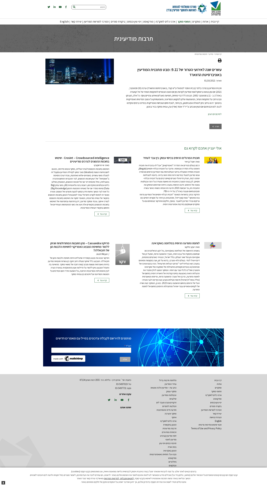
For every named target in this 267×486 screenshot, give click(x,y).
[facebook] (66, 7)
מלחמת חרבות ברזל (167, 380)
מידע (211, 54)
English (64, 21)
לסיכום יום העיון (215, 114)
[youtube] (60, 7)
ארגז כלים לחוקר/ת (165, 21)
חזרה (216, 126)
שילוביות (172, 398)
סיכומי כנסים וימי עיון (167, 443)
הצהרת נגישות (216, 417)
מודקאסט (148, 21)
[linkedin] (54, 7)
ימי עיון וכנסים (134, 21)
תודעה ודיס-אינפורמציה (166, 409)
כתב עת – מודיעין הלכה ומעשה (163, 387)
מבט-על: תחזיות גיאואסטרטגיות (163, 454)
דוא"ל (127, 345)
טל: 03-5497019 (123, 384)
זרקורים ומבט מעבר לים (166, 402)
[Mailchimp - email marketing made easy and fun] (68, 358)
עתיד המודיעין (170, 383)
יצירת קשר (76, 21)
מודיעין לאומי (170, 439)
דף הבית (215, 21)
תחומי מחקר (184, 21)
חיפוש (102, 7)
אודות (205, 21)
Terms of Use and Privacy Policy (206, 428)
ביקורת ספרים (118, 21)
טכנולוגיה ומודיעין (169, 395)
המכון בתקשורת (169, 424)
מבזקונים (172, 465)
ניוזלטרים (172, 461)
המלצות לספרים (169, 406)
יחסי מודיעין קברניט (168, 435)
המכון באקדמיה (169, 450)
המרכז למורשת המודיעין (96, 21)
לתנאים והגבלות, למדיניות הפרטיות (119, 478)
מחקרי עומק (171, 391)
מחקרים (196, 21)
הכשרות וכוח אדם (169, 432)
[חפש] (74, 7)
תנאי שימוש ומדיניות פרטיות (210, 424)
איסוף (174, 417)
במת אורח (172, 446)
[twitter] (49, 7)
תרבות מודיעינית (201, 54)
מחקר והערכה (170, 413)
